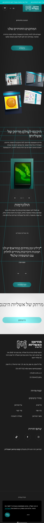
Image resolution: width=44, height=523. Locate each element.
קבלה (7, 514)
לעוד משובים (22, 284)
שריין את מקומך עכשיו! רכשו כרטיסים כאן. (16, 2)
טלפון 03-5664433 (36, 377)
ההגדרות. (8, 508)
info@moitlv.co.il (36, 373)
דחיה (28, 514)
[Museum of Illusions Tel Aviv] (32, 8)
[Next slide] (15, 198)
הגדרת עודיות (22, 497)
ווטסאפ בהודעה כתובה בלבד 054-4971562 (29, 368)
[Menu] (4, 8)
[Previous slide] (29, 198)
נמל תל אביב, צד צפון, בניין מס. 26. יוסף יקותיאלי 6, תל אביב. (24, 364)
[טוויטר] (16, 437)
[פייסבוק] (27, 437)
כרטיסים (22, 48)
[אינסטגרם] (38, 437)
